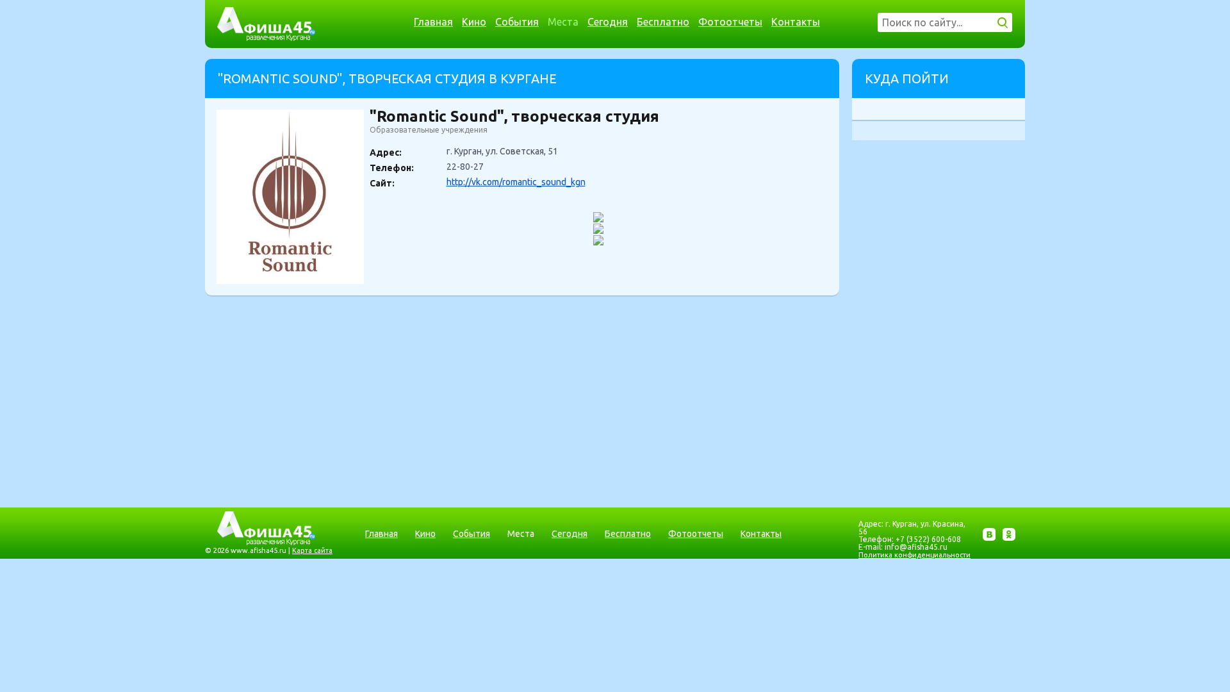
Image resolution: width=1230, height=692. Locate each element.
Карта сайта (312, 550)
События (517, 22)
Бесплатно (663, 22)
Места (563, 22)
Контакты (795, 22)
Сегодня (607, 22)
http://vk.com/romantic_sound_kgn (516, 182)
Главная (433, 22)
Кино (474, 22)
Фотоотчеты (730, 22)
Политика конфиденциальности (914, 555)
